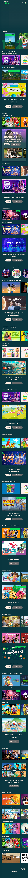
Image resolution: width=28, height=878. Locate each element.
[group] (14, 41)
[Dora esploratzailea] (11, 577)
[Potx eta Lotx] (16, 273)
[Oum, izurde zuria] (11, 814)
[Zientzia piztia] (11, 171)
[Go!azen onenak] (11, 336)
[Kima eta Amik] (14, 412)
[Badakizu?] (11, 858)
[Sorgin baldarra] (11, 755)
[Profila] (25, 3)
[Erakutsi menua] (2, 3)
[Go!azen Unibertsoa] (14, 548)
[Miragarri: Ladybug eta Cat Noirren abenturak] (6, 273)
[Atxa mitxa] (11, 638)
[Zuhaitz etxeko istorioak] (11, 621)
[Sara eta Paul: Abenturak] (11, 287)
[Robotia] (14, 368)
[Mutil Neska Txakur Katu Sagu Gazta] (11, 680)
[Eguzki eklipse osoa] (14, 303)
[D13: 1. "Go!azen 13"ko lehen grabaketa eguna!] (13, 153)
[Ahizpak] (11, 799)
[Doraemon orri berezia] (14, 725)
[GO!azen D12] (11, 828)
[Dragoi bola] (11, 709)
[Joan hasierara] (7, 3)
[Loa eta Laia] (14, 15)
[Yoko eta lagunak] (11, 443)
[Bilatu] (22, 3)
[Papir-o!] (14, 90)
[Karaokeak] (14, 245)
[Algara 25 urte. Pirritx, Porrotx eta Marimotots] (11, 122)
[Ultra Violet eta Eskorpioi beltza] (11, 60)
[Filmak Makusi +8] (14, 770)
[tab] (5, 28)
